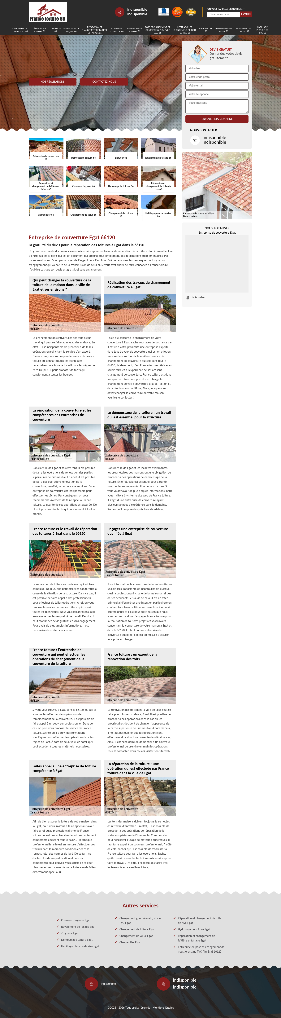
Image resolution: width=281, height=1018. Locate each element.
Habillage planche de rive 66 (262, 30)
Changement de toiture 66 (243, 30)
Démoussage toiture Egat (77, 939)
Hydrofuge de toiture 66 (134, 30)
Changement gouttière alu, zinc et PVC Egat (140, 921)
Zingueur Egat (70, 933)
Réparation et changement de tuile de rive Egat (199, 921)
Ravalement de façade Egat (78, 926)
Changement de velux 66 (223, 30)
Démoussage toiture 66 (39, 30)
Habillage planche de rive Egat (80, 946)
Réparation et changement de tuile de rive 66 (185, 30)
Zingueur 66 (55, 30)
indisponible (137, 10)
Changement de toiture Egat (137, 929)
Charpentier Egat (130, 942)
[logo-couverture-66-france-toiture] (48, 12)
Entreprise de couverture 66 (20, 30)
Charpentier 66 (206, 30)
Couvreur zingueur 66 (116, 30)
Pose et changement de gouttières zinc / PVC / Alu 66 (157, 30)
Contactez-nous (104, 81)
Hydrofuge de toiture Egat (194, 929)
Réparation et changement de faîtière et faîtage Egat (196, 938)
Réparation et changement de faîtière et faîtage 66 (94, 30)
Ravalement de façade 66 (71, 30)
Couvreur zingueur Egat (75, 920)
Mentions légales (163, 1007)
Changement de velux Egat (136, 936)
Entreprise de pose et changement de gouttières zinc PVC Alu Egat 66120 (201, 949)
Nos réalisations (52, 81)
